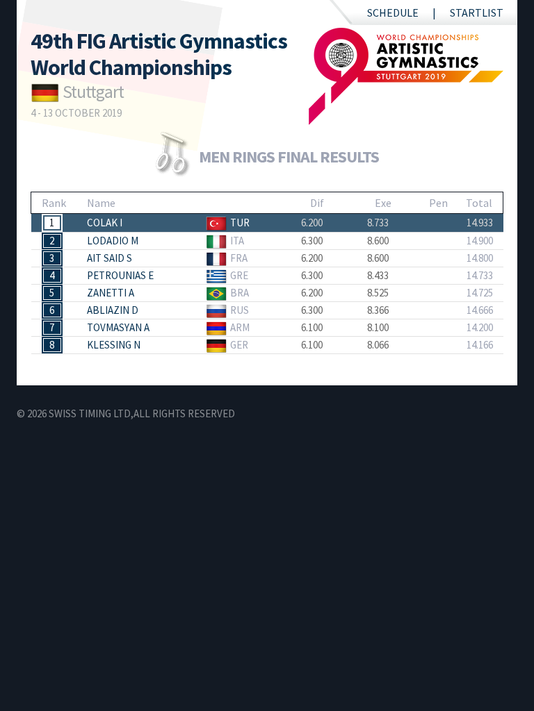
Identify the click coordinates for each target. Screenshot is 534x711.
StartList (476, 12)
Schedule (393, 12)
